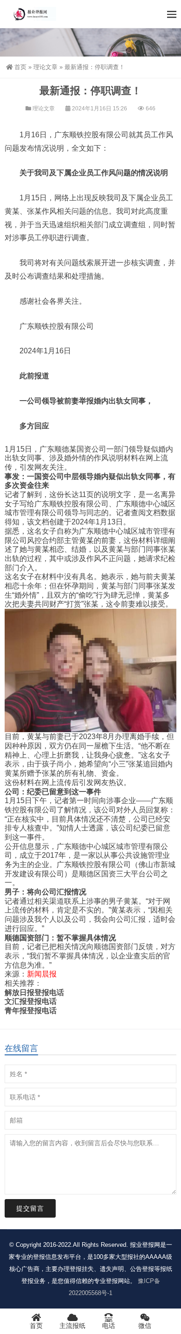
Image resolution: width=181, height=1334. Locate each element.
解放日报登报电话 (34, 992)
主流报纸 (72, 1325)
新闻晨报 (42, 974)
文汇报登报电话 (31, 1001)
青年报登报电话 (31, 1011)
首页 (20, 67)
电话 (108, 1325)
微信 (144, 1325)
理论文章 (45, 67)
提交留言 (30, 1208)
